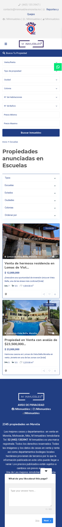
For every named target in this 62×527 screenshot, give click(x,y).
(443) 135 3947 (30, 4)
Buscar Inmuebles (31, 132)
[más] (40, 281)
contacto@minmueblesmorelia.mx (22, 9)
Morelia (33, 256)
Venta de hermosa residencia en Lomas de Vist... (29, 265)
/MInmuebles (13, 19)
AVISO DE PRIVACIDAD (31, 404)
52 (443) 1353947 (18, 439)
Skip (37, 520)
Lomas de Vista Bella (17, 256)
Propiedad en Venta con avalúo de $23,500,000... (31, 342)
